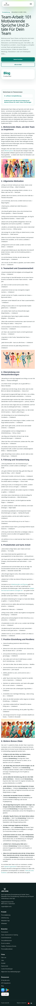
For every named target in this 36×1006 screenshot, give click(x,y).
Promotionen (4, 932)
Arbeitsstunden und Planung (19, 584)
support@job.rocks (6, 906)
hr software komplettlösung (12, 96)
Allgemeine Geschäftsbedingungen (10, 971)
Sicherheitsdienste (6, 937)
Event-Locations (5, 943)
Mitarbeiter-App (5, 920)
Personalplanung (5, 915)
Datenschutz (4, 966)
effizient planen (8, 150)
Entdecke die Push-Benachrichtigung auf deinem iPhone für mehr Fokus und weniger (17, 101)
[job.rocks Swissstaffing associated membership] (5, 994)
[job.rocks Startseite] (6, 4)
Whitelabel (4, 923)
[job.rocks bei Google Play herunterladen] (7, 990)
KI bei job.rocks (5, 980)
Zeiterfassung (5, 917)
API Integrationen (6, 983)
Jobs (2, 960)
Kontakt (3, 963)
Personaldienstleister (7, 949)
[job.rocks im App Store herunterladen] (3, 990)
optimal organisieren (10, 866)
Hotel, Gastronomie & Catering (9, 935)
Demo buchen (18, 59)
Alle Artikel (18, 64)
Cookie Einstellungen (7, 969)
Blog (2, 986)
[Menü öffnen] (31, 4)
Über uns (3, 957)
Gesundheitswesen (6, 940)
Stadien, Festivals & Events (8, 946)
